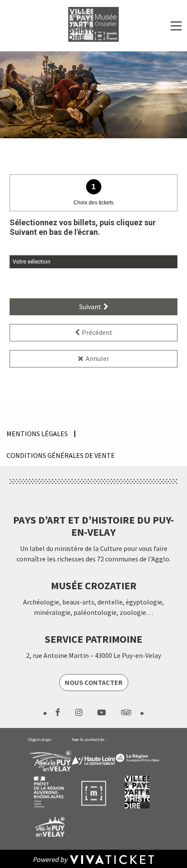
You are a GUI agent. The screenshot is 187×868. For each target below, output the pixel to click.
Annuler (97, 358)
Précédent (97, 332)
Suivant (90, 306)
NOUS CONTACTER (94, 682)
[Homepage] (93, 24)
